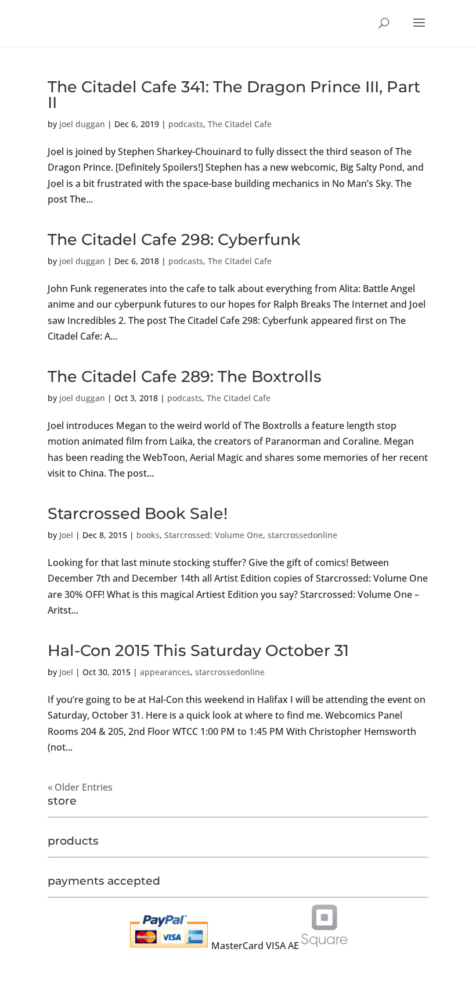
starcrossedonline (302, 534)
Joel (66, 534)
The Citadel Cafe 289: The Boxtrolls (185, 376)
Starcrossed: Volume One (213, 534)
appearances (165, 671)
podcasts (185, 123)
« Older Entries (80, 787)
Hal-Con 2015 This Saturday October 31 (198, 650)
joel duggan (82, 123)
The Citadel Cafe (240, 123)
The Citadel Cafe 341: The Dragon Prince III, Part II (234, 94)
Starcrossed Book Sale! (138, 513)
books (148, 534)
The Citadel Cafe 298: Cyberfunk (174, 239)
